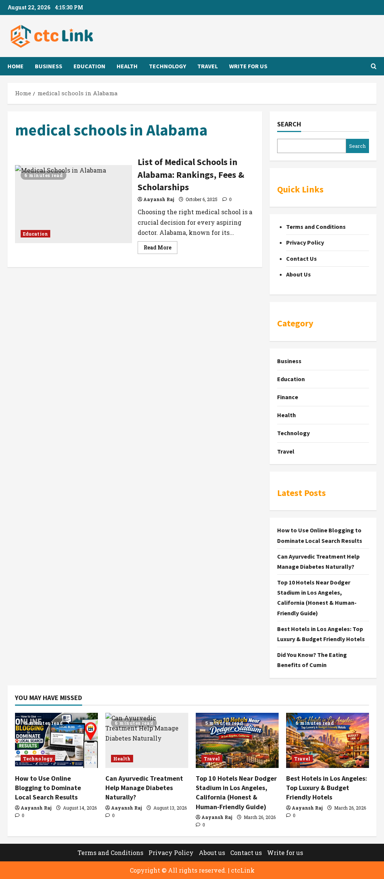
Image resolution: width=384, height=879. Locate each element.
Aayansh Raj (158, 199)
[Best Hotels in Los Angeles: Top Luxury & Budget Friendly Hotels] (327, 740)
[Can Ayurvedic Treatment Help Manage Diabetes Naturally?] (146, 740)
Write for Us (248, 66)
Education (89, 66)
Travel (207, 66)
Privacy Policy (305, 242)
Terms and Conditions (316, 226)
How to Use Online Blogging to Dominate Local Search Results (48, 787)
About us (212, 852)
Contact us (246, 852)
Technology (167, 66)
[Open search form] (373, 66)
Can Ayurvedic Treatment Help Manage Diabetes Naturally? (144, 787)
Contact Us (301, 258)
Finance (287, 397)
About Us (298, 274)
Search (289, 124)
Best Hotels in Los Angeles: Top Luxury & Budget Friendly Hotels (326, 787)
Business (48, 66)
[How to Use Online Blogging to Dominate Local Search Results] (56, 740)
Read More (160, 248)
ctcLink (243, 870)
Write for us (285, 852)
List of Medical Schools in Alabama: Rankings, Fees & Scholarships (73, 204)
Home (16, 66)
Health (127, 66)
